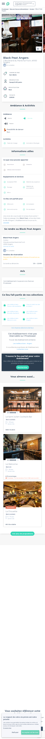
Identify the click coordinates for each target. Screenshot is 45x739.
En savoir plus (7, 728)
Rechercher (23, 367)
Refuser (15, 732)
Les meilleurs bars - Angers (22, 343)
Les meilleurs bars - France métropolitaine (14, 305)
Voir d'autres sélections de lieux (22, 328)
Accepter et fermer (30, 732)
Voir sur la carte (8, 246)
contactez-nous (22, 349)
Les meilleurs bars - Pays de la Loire (32, 312)
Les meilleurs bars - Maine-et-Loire (13, 319)
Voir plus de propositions (22, 534)
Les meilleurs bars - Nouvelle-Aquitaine (13, 312)
